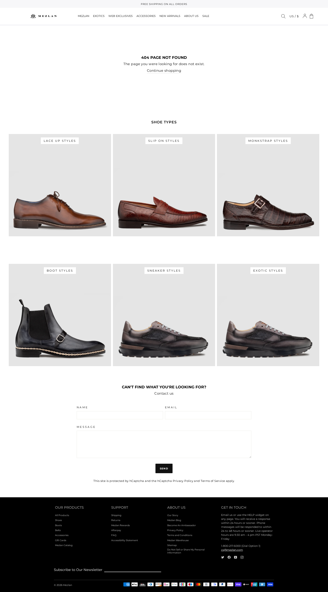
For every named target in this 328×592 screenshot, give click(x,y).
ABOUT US (191, 16)
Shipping (116, 515)
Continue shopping (164, 71)
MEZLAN (83, 16)
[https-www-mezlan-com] (43, 16)
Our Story (172, 515)
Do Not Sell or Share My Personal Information (186, 551)
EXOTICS (99, 16)
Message (86, 427)
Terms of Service (213, 481)
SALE (205, 16)
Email (171, 407)
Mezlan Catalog (64, 545)
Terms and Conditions (179, 535)
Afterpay (116, 530)
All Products (62, 515)
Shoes (58, 520)
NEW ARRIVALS (169, 16)
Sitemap (172, 545)
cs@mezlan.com (232, 550)
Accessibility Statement (124, 540)
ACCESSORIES (146, 16)
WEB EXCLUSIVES (120, 16)
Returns (115, 520)
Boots (58, 525)
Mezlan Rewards (120, 525)
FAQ (113, 535)
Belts (58, 530)
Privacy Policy (183, 481)
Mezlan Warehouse (178, 540)
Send (164, 468)
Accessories (62, 535)
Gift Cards (60, 540)
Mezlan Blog (174, 520)
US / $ (294, 16)
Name (82, 407)
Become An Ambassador (181, 525)
